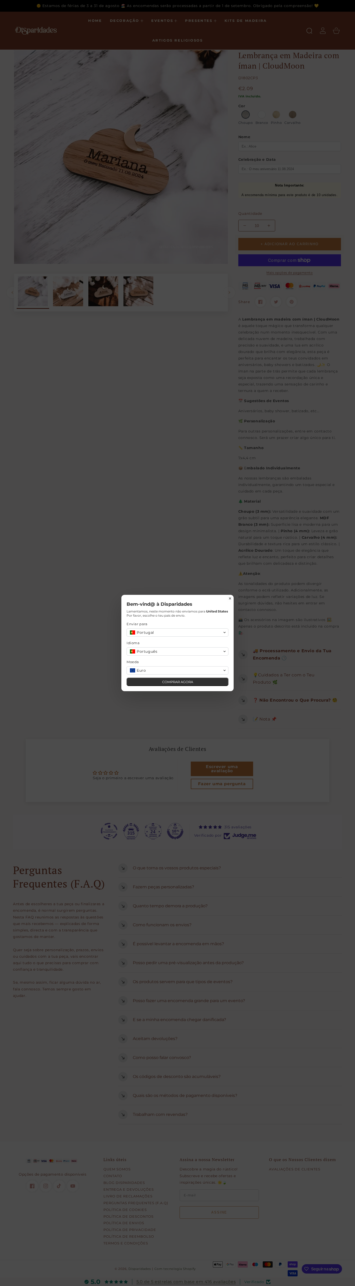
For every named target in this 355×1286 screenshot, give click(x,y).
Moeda (133, 662)
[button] (177, 632)
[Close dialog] (230, 598)
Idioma (133, 643)
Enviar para (137, 624)
